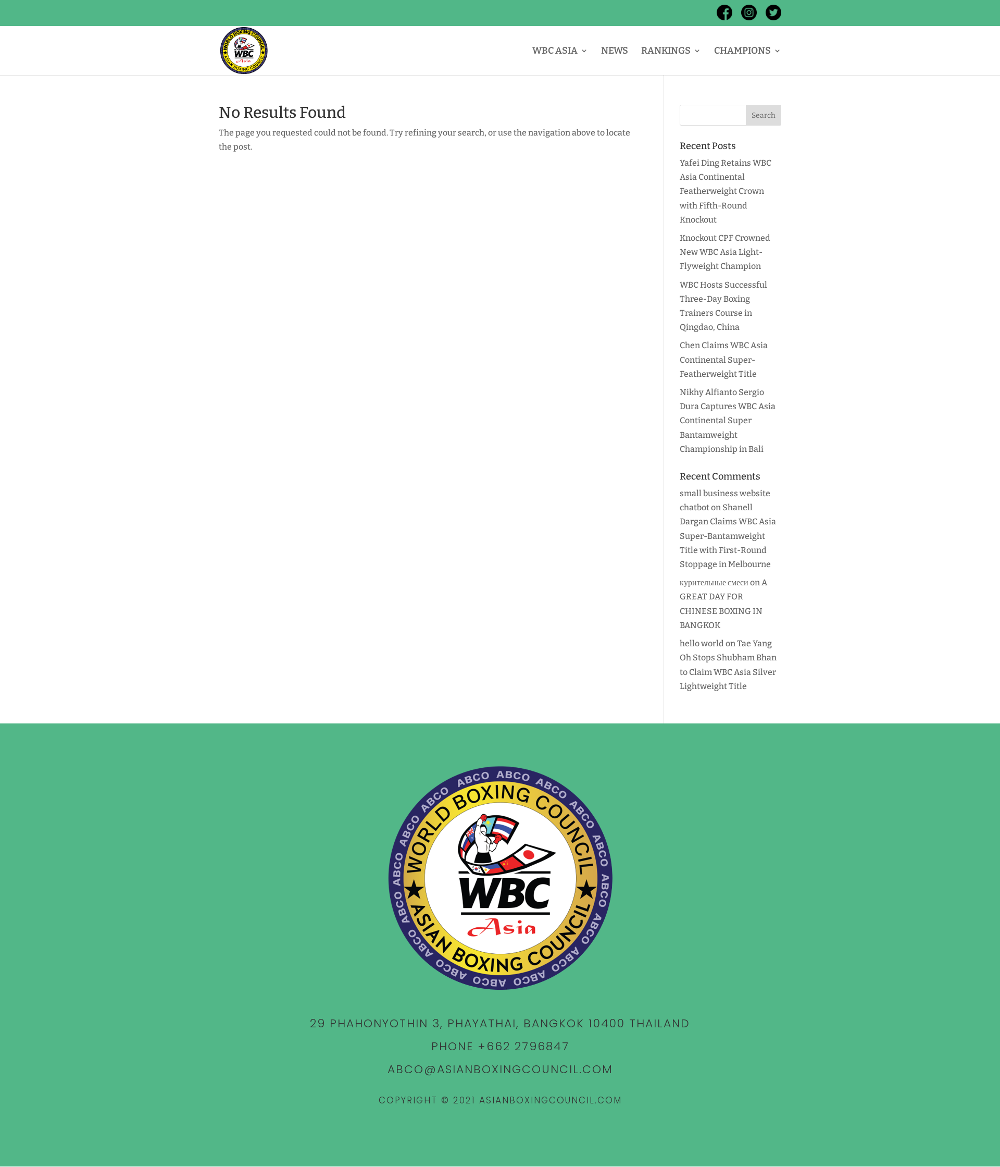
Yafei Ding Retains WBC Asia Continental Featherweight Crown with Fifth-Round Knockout (725, 191)
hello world (702, 643)
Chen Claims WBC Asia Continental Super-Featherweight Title (724, 359)
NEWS (614, 51)
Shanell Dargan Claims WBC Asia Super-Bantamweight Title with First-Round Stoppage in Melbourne (728, 535)
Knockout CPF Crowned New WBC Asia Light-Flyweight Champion (725, 252)
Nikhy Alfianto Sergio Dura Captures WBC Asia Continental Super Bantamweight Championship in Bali (728, 420)
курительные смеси (714, 582)
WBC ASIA (555, 51)
